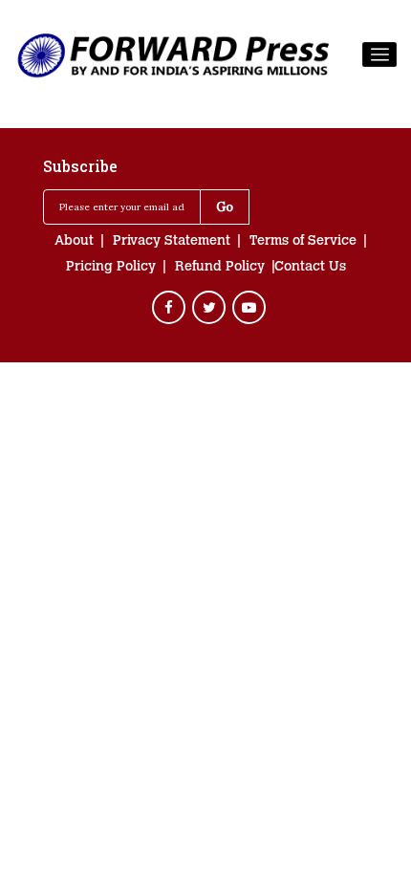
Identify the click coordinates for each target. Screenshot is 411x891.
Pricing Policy (111, 267)
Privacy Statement (171, 242)
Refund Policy (220, 267)
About (74, 242)
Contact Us (310, 267)
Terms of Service (303, 242)
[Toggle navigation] (379, 54)
